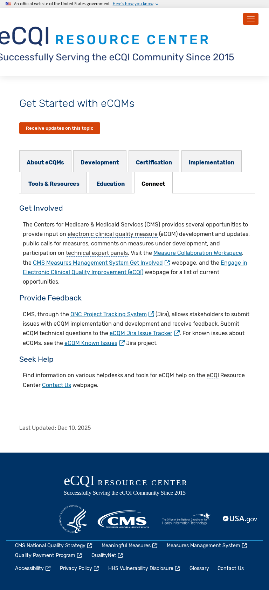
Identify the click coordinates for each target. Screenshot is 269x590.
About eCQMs (45, 162)
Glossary (199, 568)
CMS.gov (123, 519)
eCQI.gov (134, 486)
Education (110, 184)
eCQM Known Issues (90, 343)
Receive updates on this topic (60, 128)
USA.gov (240, 519)
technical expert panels (97, 253)
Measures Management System (203, 546)
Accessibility (29, 568)
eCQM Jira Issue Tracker (141, 333)
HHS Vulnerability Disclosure (140, 568)
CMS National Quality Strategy (50, 546)
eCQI (213, 375)
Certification (154, 162)
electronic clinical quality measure (113, 234)
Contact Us (56, 385)
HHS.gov (73, 519)
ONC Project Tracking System (108, 314)
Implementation (211, 162)
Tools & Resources (54, 184)
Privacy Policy (76, 568)
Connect (153, 184)
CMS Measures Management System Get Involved (98, 262)
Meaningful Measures (126, 546)
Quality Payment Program (45, 555)
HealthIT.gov (186, 519)
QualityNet (103, 555)
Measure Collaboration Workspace (197, 253)
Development (100, 162)
